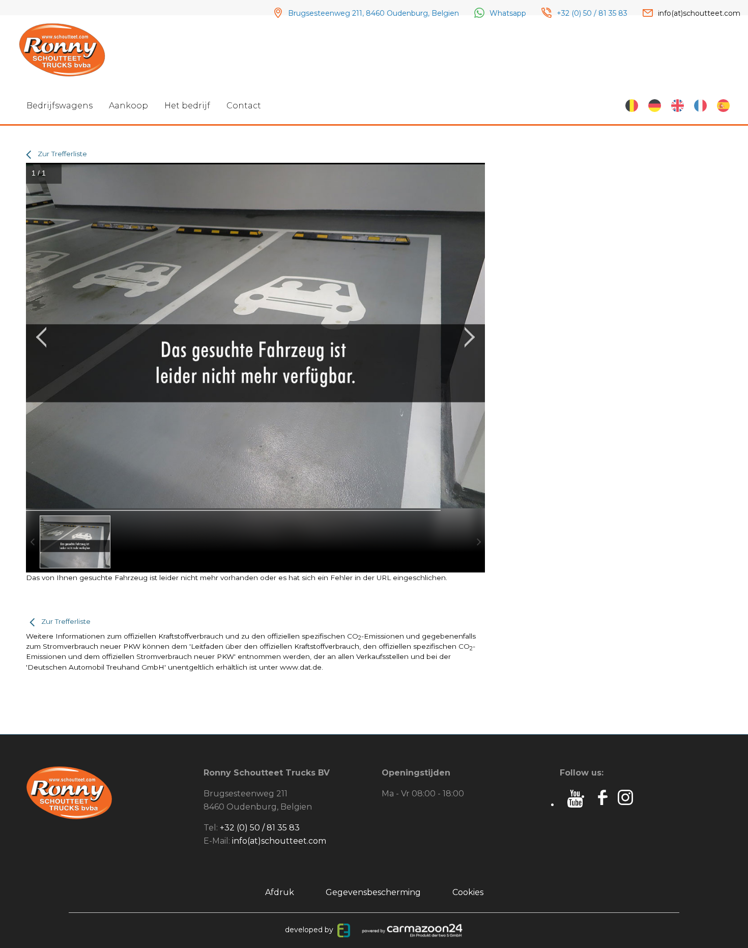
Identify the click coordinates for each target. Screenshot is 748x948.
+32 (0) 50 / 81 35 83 (260, 827)
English (677, 105)
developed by (311, 929)
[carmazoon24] (411, 929)
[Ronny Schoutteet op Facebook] (602, 797)
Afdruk (279, 892)
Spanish (723, 105)
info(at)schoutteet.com (279, 841)
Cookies (467, 892)
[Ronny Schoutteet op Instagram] (626, 797)
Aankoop (128, 105)
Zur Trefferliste (62, 154)
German (654, 105)
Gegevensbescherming (373, 892)
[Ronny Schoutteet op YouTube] (575, 805)
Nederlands (631, 105)
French (700, 105)
